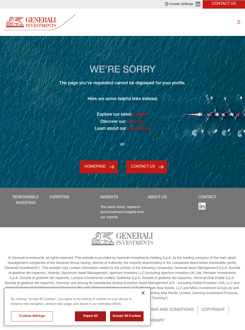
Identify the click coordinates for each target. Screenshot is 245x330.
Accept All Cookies (127, 316)
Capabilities (138, 129)
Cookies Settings (32, 316)
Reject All (90, 316)
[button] (178, 4)
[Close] (143, 293)
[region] (77, 307)
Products (136, 122)
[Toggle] (238, 22)
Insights (140, 115)
